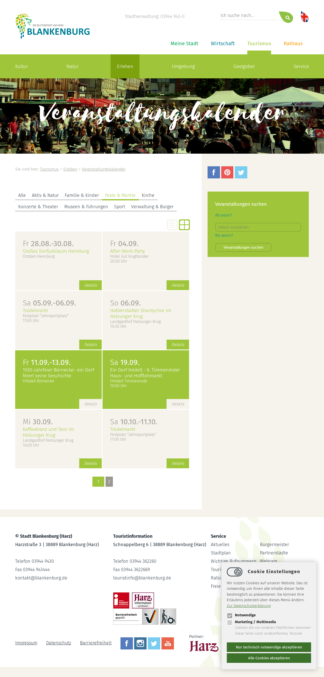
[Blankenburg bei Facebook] (127, 643)
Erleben (125, 66)
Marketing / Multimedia (255, 622)
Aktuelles (220, 544)
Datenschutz (58, 643)
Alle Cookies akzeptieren (269, 658)
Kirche (148, 195)
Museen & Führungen (86, 206)
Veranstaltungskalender (104, 169)
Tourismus (259, 43)
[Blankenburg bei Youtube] (168, 643)
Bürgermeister (274, 544)
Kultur (21, 66)
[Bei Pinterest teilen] (228, 177)
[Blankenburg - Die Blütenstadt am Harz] (52, 38)
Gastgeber (244, 66)
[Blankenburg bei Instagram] (141, 643)
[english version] (305, 16)
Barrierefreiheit (96, 643)
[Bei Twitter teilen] (242, 177)
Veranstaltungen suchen (243, 247)
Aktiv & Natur (45, 195)
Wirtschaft (223, 43)
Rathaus (293, 43)
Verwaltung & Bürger (152, 206)
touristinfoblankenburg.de (142, 578)
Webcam (268, 561)
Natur (72, 66)
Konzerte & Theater (38, 206)
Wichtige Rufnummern (233, 561)
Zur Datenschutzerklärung (249, 605)
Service (301, 66)
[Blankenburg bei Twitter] (154, 643)
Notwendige (245, 615)
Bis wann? (224, 235)
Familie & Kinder (82, 195)
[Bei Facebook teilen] (214, 177)
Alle (22, 195)
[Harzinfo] (204, 643)
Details (90, 285)
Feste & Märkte (120, 195)
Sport (119, 206)
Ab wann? (223, 215)
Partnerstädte (274, 553)
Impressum (26, 643)
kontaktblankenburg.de (41, 578)
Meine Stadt (184, 43)
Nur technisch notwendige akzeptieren (269, 647)
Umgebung (183, 66)
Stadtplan (221, 553)
